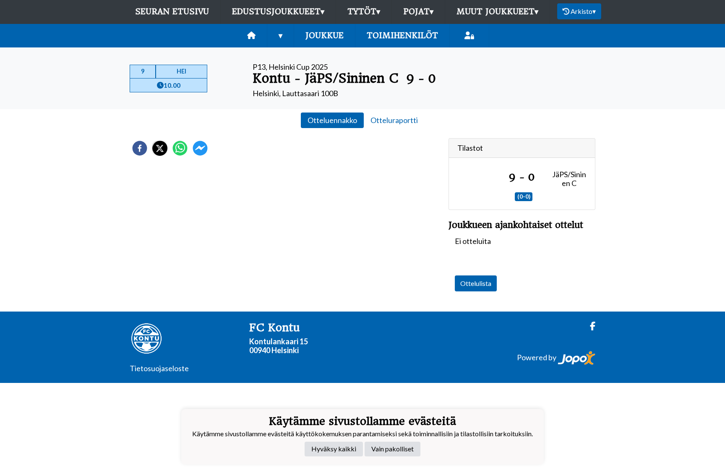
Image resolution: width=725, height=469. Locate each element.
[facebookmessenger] (200, 148)
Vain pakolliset (392, 449)
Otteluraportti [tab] (394, 120)
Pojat (418, 11)
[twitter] (159, 148)
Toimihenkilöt (402, 35)
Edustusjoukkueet (278, 11)
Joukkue (324, 35)
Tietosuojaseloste (159, 368)
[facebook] (139, 148)
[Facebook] (589, 326)
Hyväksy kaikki (333, 449)
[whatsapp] (180, 148)
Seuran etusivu (172, 11)
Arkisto (583, 11)
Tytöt (363, 11)
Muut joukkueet (497, 11)
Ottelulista (475, 283)
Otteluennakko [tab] (332, 120)
